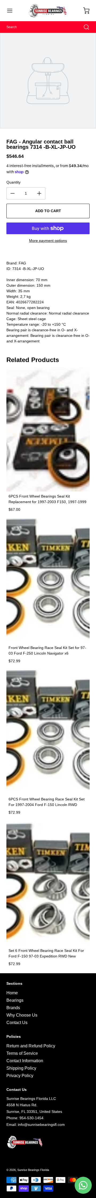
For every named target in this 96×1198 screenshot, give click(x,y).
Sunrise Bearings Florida (33, 1169)
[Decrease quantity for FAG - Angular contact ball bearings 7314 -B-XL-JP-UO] (12, 193)
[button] (12, 10)
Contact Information (24, 1060)
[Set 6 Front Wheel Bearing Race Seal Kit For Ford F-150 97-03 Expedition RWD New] (48, 884)
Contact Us (16, 1022)
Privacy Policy (19, 1075)
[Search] (84, 27)
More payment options (48, 240)
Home (12, 993)
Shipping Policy (21, 1068)
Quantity (13, 182)
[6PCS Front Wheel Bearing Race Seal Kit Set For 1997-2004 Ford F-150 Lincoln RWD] (48, 732)
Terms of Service (22, 1053)
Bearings (14, 1000)
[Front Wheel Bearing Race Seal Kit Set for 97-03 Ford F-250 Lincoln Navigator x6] (48, 581)
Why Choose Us (21, 1015)
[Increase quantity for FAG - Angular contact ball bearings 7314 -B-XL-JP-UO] (39, 193)
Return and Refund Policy (30, 1046)
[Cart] (84, 10)
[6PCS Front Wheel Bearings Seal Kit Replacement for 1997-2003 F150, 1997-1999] (48, 429)
